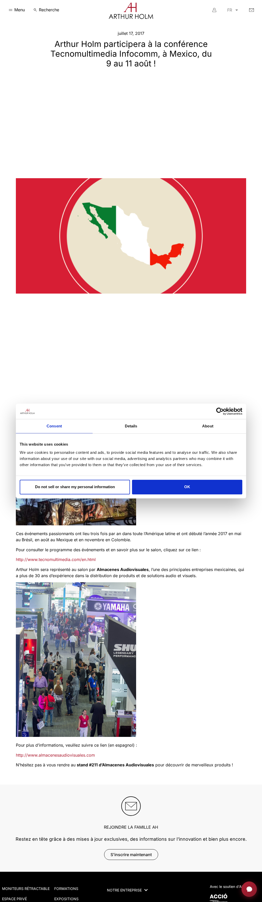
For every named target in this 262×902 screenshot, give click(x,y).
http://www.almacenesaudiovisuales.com (55, 755)
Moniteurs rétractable (26, 888)
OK (187, 487)
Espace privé (14, 899)
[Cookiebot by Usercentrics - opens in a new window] (220, 411)
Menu (19, 9)
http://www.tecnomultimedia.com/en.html (56, 559)
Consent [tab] (54, 426)
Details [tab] (131, 426)
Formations (66, 888)
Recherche (49, 9)
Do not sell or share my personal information (75, 487)
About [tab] (207, 426)
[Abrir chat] (249, 889)
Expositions (66, 899)
